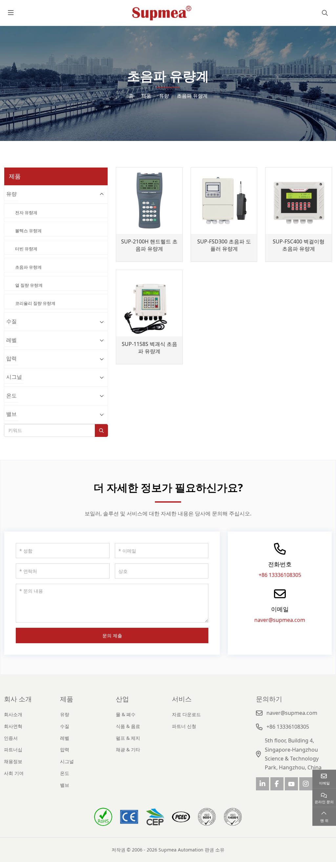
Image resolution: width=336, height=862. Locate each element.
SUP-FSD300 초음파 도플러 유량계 (224, 245)
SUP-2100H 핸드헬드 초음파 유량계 (149, 245)
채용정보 (13, 761)
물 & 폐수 (126, 714)
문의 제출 (112, 635)
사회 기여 (14, 773)
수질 (11, 321)
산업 (122, 698)
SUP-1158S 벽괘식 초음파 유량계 (149, 347)
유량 (11, 193)
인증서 (11, 738)
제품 (66, 698)
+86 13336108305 (280, 574)
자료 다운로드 (186, 714)
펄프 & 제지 (128, 738)
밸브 (11, 414)
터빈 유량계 (26, 249)
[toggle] (11, 12)
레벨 (11, 340)
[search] (324, 13)
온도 (11, 395)
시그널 (14, 376)
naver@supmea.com (279, 620)
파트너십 (13, 749)
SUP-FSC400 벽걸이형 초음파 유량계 (299, 245)
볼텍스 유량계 (28, 231)
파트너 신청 (184, 726)
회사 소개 (18, 698)
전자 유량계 (26, 213)
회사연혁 (13, 726)
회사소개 (13, 714)
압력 (11, 358)
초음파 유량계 (28, 267)
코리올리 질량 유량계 (35, 303)
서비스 (182, 698)
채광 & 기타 (128, 749)
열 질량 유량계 (29, 285)
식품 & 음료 (128, 726)
